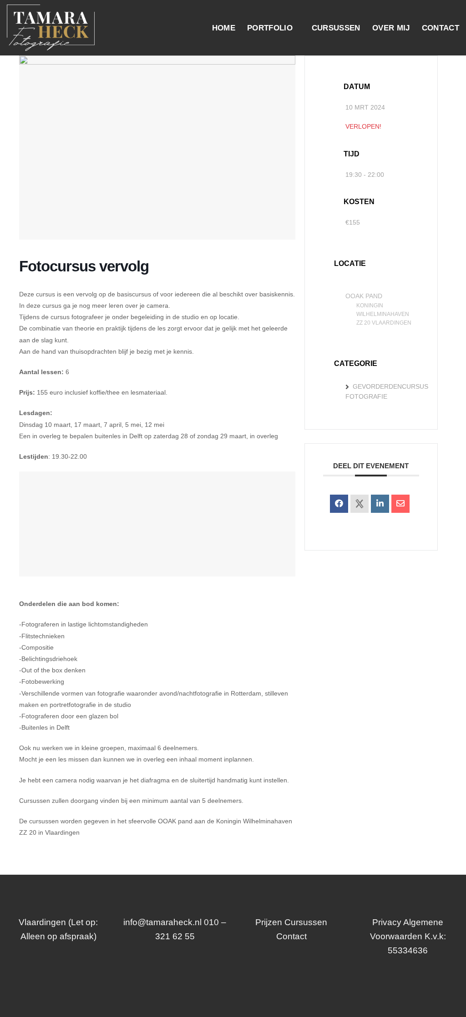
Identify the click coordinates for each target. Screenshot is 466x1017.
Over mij (391, 27)
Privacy (386, 922)
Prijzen (268, 922)
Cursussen (336, 27)
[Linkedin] (380, 504)
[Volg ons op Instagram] (241, 980)
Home (223, 27)
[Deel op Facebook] (339, 504)
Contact (440, 27)
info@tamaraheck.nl (162, 922)
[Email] (400, 504)
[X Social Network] (359, 504)
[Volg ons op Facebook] (224, 980)
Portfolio (270, 27)
